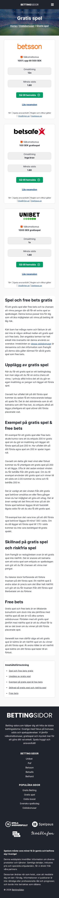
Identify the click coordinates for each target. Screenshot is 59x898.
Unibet (29, 758)
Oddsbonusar (29, 807)
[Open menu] (52, 4)
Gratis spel (29, 794)
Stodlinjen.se (24, 116)
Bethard (29, 776)
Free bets (13, 693)
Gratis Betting (29, 790)
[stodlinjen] (42, 833)
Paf (29, 763)
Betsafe (30, 772)
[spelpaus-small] (42, 824)
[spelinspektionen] (16, 834)
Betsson (29, 767)
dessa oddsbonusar (41, 343)
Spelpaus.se (36, 116)
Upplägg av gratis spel (20, 676)
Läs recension (29, 104)
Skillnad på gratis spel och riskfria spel (27, 687)
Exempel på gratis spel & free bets (26, 682)
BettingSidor (18, 889)
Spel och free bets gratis (21, 670)
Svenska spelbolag (29, 803)
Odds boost (29, 799)
